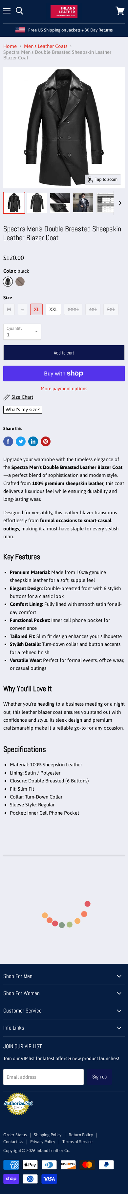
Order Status (15, 1134)
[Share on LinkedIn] (33, 441)
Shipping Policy (47, 1134)
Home (10, 46)
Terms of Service (77, 1141)
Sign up (99, 1076)
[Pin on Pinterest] (46, 441)
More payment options (64, 388)
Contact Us (13, 1141)
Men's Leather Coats (45, 46)
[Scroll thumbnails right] (119, 203)
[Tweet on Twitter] (21, 441)
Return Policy (81, 1134)
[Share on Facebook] (8, 441)
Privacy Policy (42, 1141)
